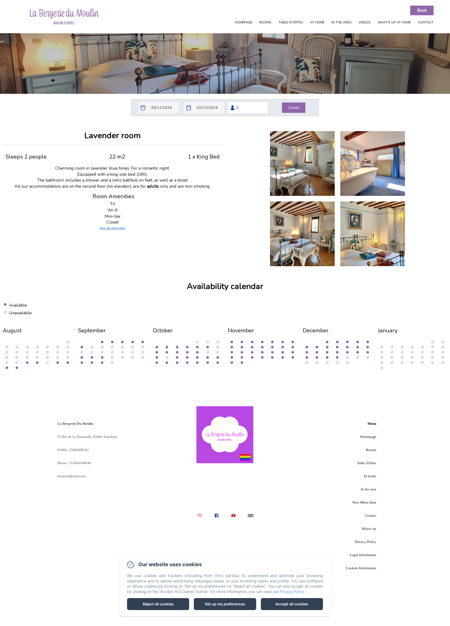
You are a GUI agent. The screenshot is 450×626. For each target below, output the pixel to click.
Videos (365, 22)
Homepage (243, 22)
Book (422, 10)
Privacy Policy (365, 542)
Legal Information (363, 555)
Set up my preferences (225, 604)
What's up (369, 529)
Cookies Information (361, 568)
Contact (426, 22)
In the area (342, 22)
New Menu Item (364, 502)
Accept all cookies (291, 604)
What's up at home (394, 22)
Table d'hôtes (290, 22)
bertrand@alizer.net (71, 476)
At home (317, 22)
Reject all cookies (158, 604)
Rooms (265, 22)
